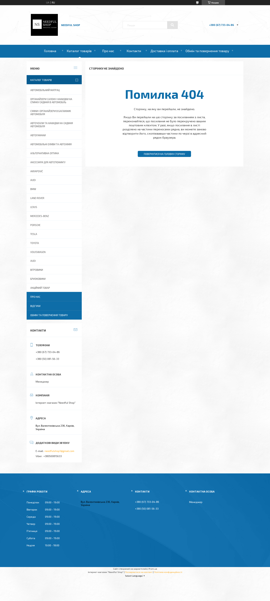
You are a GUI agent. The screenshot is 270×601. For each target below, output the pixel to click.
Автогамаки (38, 135)
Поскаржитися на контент (138, 572)
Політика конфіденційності (168, 572)
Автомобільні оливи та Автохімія (51, 144)
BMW (33, 189)
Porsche (35, 225)
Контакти (134, 51)
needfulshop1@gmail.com (59, 450)
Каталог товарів (79, 51)
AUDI (33, 180)
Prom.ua (153, 568)
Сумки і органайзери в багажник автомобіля (50, 113)
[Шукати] (172, 25)
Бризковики (38, 278)
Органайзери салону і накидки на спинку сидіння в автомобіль (51, 101)
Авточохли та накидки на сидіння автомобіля (51, 125)
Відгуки (35, 305)
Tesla (33, 234)
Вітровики (36, 269)
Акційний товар (40, 287)
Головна (50, 51)
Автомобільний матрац (45, 90)
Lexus (33, 207)
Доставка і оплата (164, 51)
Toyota (34, 243)
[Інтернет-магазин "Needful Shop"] (44, 34)
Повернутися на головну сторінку (164, 154)
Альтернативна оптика (44, 153)
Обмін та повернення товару (207, 51)
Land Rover (37, 198)
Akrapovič (36, 171)
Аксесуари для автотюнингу (47, 162)
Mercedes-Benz (39, 216)
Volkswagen (38, 252)
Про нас (108, 51)
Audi (33, 260)
